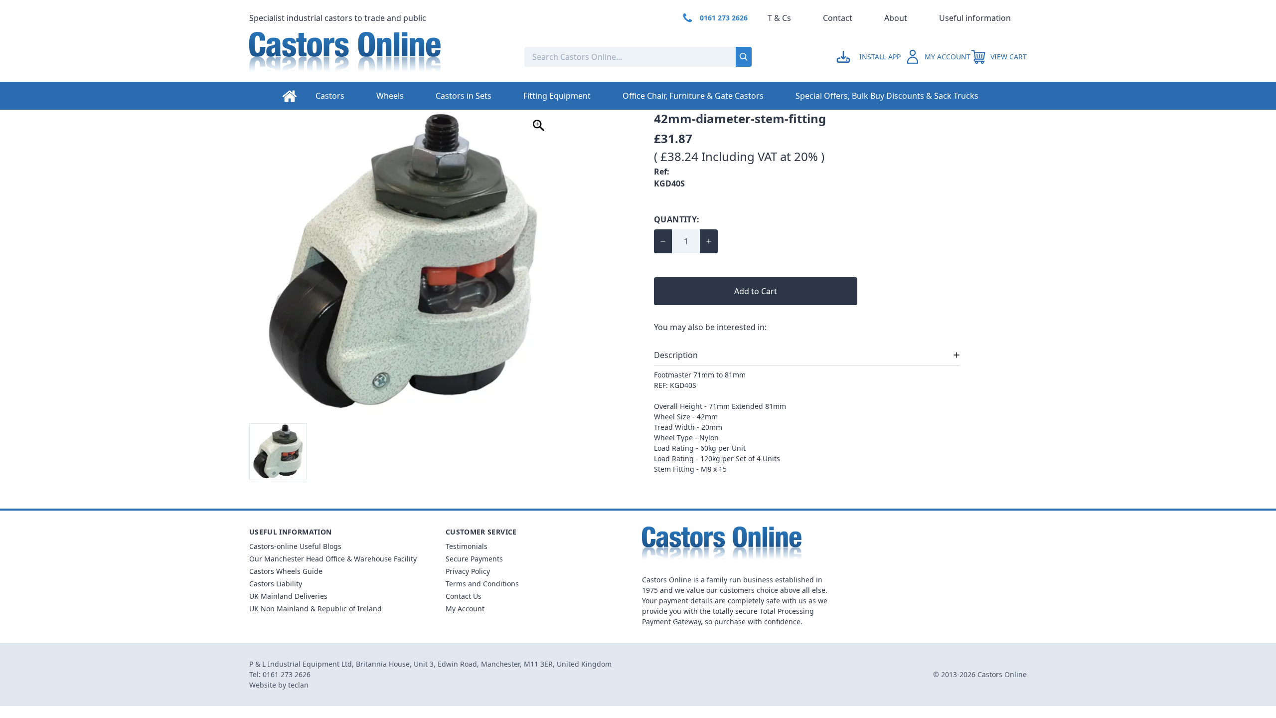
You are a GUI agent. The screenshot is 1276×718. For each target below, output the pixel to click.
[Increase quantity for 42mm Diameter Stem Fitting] (709, 241)
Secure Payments (474, 558)
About (895, 17)
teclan (298, 685)
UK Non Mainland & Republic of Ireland (315, 608)
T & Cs (779, 17)
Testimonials (466, 546)
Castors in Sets (463, 95)
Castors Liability (275, 583)
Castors (330, 95)
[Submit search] (744, 57)
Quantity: (677, 219)
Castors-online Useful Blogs (295, 546)
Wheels (390, 95)
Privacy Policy (468, 571)
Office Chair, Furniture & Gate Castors (693, 95)
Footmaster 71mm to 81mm (700, 374)
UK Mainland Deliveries (288, 596)
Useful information (975, 17)
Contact (837, 17)
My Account (465, 608)
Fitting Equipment (557, 95)
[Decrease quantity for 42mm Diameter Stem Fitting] (663, 241)
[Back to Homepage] (378, 57)
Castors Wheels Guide (285, 571)
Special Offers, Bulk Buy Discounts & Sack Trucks (887, 95)
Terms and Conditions (482, 583)
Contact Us (463, 596)
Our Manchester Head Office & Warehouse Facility (333, 558)
